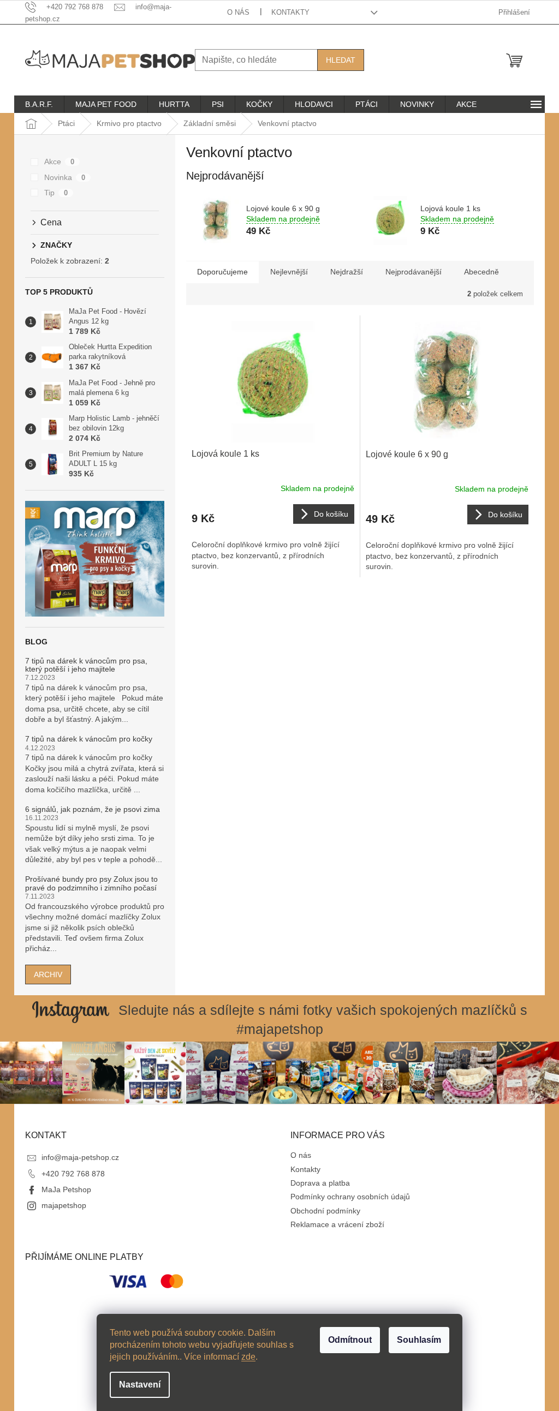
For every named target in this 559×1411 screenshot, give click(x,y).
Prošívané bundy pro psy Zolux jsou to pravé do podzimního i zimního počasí (91, 883)
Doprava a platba (320, 1183)
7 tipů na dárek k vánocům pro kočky (88, 739)
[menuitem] (39, 104)
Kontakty (290, 12)
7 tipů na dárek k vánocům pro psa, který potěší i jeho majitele (86, 665)
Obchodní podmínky (325, 1210)
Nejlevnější (289, 271)
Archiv (48, 974)
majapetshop (63, 1205)
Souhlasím (419, 1339)
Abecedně (481, 271)
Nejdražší (346, 271)
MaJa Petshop (66, 1189)
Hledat (340, 60)
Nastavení (139, 1384)
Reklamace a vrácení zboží (337, 1224)
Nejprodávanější (413, 271)
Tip (56, 192)
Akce (59, 161)
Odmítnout (350, 1339)
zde (248, 1356)
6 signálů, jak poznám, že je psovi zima (92, 809)
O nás (238, 12)
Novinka (64, 177)
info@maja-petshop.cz (80, 1157)
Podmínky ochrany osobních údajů (350, 1196)
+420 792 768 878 (73, 1173)
